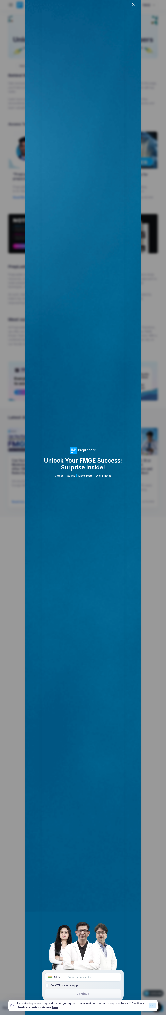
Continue (83, 993)
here (55, 1007)
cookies (96, 1003)
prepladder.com (51, 1003)
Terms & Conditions (133, 1003)
